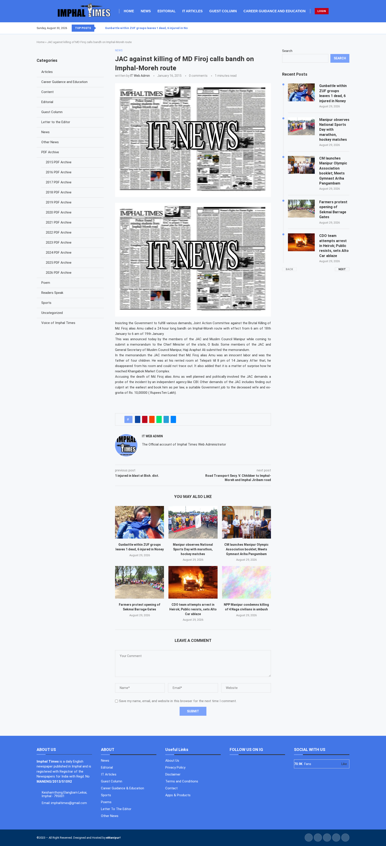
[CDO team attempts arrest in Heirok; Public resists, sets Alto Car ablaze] (192, 582)
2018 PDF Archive (58, 192)
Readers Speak (52, 293)
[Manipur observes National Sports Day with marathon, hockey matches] (192, 522)
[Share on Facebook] (137, 419)
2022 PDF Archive (58, 232)
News (146, 11)
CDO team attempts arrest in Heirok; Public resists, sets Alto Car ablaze (193, 609)
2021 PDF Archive (58, 222)
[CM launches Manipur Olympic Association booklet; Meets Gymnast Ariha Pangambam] (246, 522)
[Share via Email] (173, 419)
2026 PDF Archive (58, 273)
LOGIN (321, 11)
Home (129, 11)
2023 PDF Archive (58, 243)
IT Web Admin (140, 75)
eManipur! (113, 837)
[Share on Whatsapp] (159, 419)
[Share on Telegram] (166, 419)
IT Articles (192, 11)
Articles (47, 72)
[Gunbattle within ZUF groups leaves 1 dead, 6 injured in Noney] (139, 522)
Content (47, 92)
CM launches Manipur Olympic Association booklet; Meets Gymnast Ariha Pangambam (246, 549)
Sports (46, 303)
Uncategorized (52, 313)
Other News (50, 142)
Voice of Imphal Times (58, 323)
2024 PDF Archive (58, 253)
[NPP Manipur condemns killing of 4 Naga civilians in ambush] (246, 582)
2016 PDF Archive (58, 172)
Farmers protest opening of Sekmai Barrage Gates (333, 209)
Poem (45, 283)
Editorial (166, 11)
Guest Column (223, 11)
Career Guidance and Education (274, 11)
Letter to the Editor (55, 122)
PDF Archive (50, 152)
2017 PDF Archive (58, 182)
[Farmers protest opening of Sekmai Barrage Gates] (139, 582)
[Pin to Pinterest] (144, 419)
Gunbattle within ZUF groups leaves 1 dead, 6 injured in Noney (149, 28)
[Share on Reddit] (152, 419)
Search (287, 51)
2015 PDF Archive (58, 162)
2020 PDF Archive (58, 212)
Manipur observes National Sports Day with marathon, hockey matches (193, 549)
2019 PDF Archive (58, 202)
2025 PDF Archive (58, 263)
